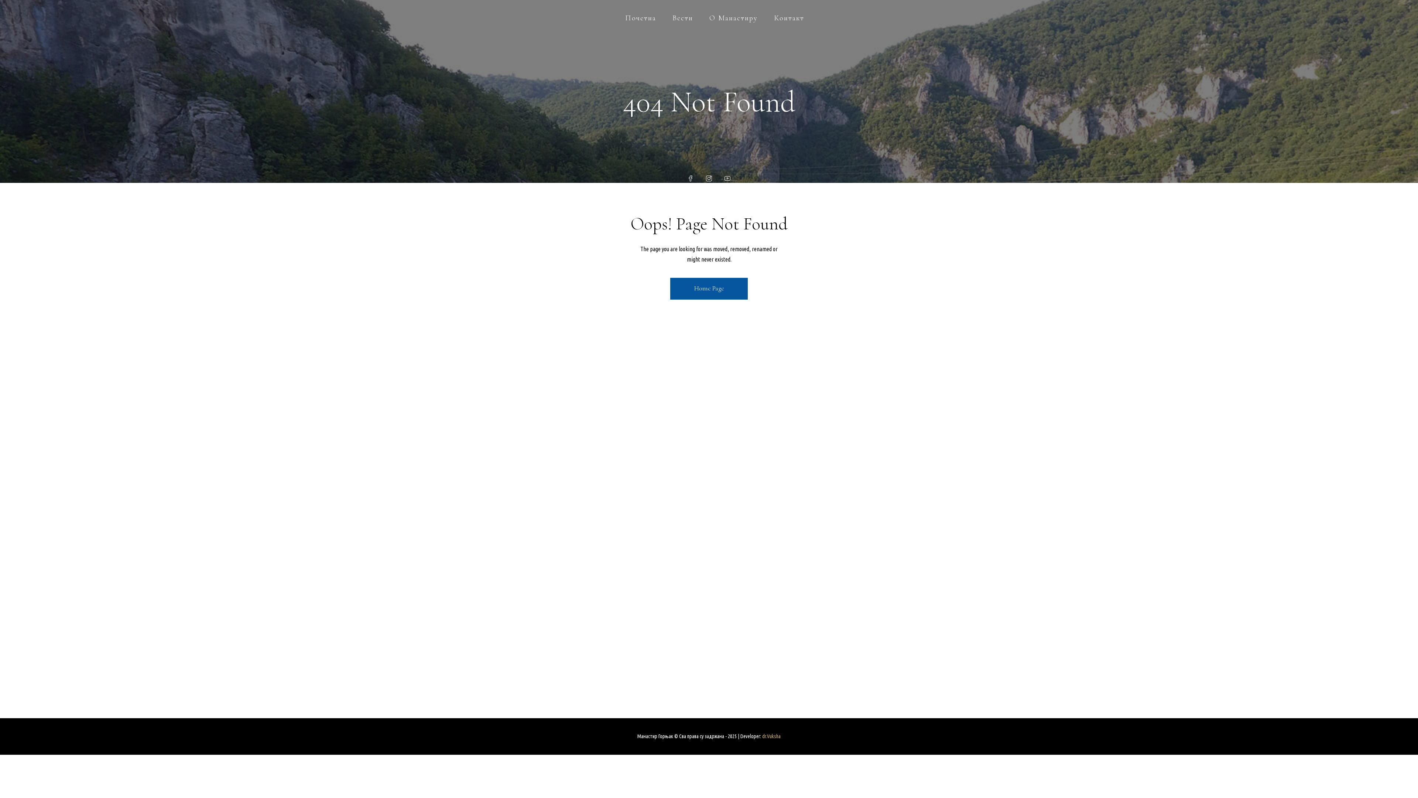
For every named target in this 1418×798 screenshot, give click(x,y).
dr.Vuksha (771, 736)
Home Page (709, 288)
